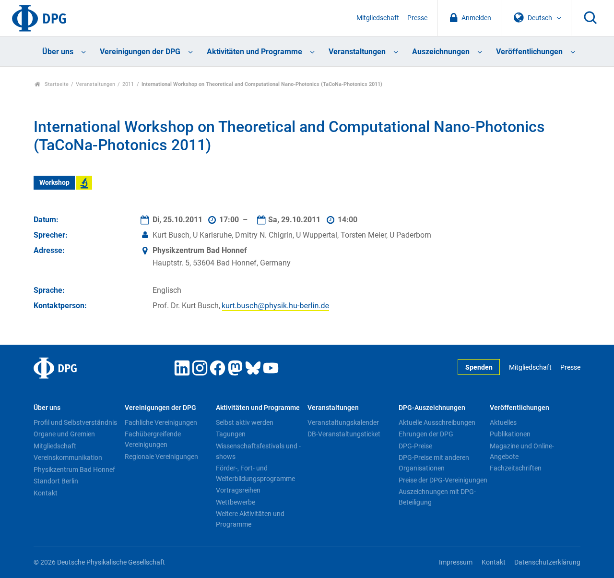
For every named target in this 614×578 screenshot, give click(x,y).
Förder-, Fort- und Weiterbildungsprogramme (255, 473)
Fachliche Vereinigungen (161, 422)
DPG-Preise (415, 446)
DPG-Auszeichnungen (432, 408)
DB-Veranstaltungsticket (343, 434)
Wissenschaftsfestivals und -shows (258, 451)
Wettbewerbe (235, 502)
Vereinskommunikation (68, 457)
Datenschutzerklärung (547, 562)
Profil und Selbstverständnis (75, 422)
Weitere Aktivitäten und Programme (250, 519)
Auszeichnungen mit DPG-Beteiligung (437, 497)
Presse (417, 18)
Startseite (56, 84)
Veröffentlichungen (529, 51)
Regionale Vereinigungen (161, 456)
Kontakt (46, 493)
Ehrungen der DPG (426, 434)
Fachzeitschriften (516, 468)
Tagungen (231, 434)
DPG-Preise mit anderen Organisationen (434, 463)
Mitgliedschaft (377, 18)
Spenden (479, 367)
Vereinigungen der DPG (140, 51)
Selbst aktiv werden (244, 422)
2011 (128, 84)
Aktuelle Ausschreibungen (437, 422)
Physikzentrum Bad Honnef (74, 469)
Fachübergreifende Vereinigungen (153, 439)
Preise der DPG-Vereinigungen (443, 480)
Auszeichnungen (441, 51)
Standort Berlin (56, 481)
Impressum (455, 562)
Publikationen (510, 434)
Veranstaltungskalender (343, 422)
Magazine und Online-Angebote (522, 451)
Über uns (57, 51)
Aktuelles (503, 422)
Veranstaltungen (357, 51)
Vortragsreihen (238, 490)
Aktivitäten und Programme (254, 51)
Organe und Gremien (64, 434)
